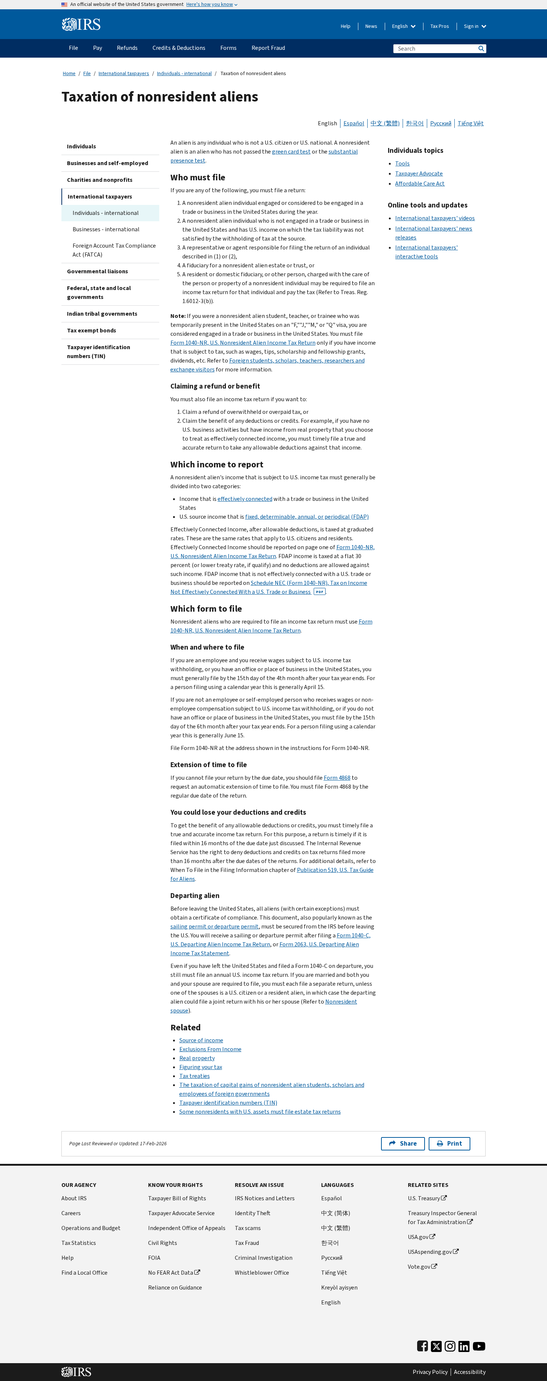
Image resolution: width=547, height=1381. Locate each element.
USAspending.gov (430, 1252)
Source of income (201, 1040)
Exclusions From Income (210, 1049)
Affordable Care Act (420, 183)
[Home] (81, 21)
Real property (197, 1058)
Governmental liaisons (97, 271)
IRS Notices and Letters (265, 1198)
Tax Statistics (78, 1243)
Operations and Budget (91, 1228)
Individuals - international (184, 73)
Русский (440, 123)
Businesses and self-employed (107, 163)
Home (69, 73)
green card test (291, 151)
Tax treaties (194, 1076)
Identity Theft (253, 1213)
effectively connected (245, 499)
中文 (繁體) (385, 123)
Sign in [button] (472, 26)
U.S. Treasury (424, 1198)
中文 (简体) (335, 1213)
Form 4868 (337, 778)
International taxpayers (124, 73)
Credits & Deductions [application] (179, 48)
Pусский (331, 1258)
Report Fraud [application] (268, 48)
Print (454, 1143)
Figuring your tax (200, 1067)
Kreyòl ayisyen (339, 1287)
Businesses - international (106, 229)
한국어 (415, 123)
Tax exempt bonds (91, 330)
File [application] (73, 48)
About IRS (74, 1198)
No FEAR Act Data (170, 1273)
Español (353, 123)
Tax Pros (440, 26)
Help (346, 26)
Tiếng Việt (471, 123)
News (371, 26)
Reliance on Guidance (175, 1287)
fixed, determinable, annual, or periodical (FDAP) (307, 517)
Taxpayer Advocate (419, 173)
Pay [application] (97, 48)
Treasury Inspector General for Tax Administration (442, 1217)
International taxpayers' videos (435, 218)
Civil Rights (162, 1243)
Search (481, 48)
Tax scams (248, 1228)
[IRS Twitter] (436, 1344)
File (87, 73)
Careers (71, 1213)
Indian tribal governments (102, 314)
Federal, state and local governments (99, 292)
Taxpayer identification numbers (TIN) (98, 351)
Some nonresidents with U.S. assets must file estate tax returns (260, 1112)
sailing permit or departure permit (214, 926)
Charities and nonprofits (99, 180)
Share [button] (408, 1143)
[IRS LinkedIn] (464, 1344)
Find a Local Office (84, 1273)
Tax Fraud (247, 1243)
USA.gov (418, 1237)
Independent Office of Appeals (186, 1228)
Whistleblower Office (262, 1273)
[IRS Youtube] (479, 1344)
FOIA (154, 1258)
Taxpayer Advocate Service (181, 1213)
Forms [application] (228, 48)
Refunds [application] (127, 48)
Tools (402, 163)
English (400, 26)
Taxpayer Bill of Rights (177, 1198)
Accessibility (470, 1372)
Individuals (81, 146)
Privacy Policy (430, 1372)
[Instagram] (450, 1344)
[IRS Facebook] (422, 1344)
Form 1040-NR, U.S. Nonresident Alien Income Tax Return (243, 343)
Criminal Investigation (263, 1258)
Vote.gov (419, 1267)
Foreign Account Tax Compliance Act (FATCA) (114, 250)
